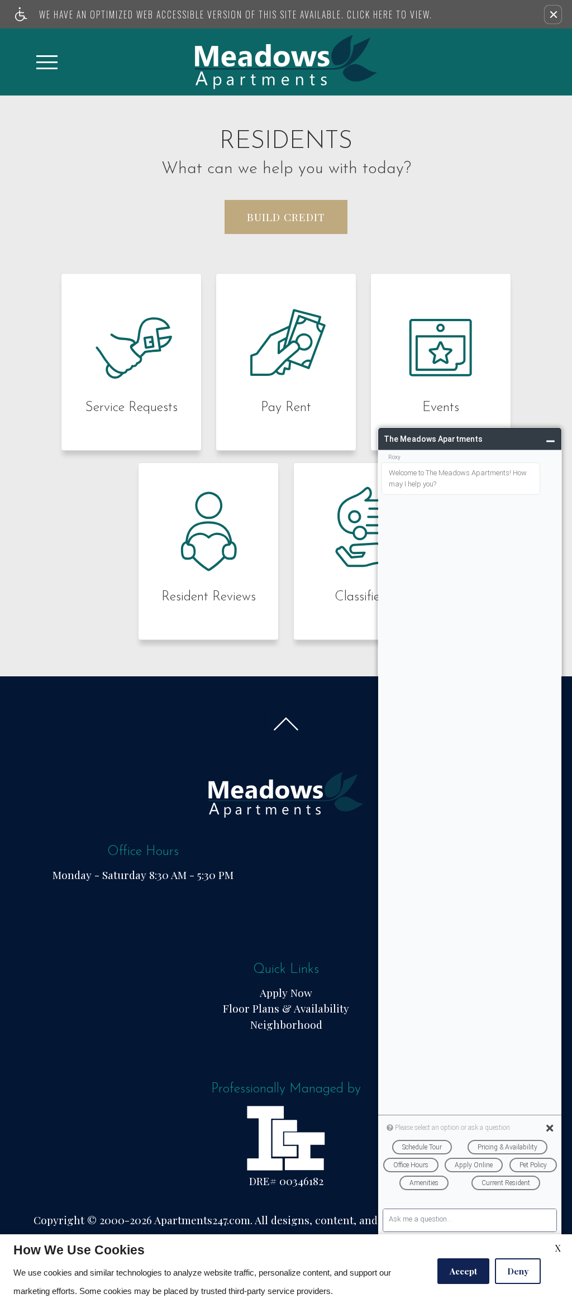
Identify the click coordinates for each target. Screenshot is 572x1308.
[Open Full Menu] (47, 62)
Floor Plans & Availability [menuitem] (286, 1008)
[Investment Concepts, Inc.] (286, 1136)
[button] (553, 14)
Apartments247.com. (203, 1219)
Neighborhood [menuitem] (286, 1024)
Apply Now (286, 992)
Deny (517, 1271)
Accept (463, 1271)
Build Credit (286, 216)
